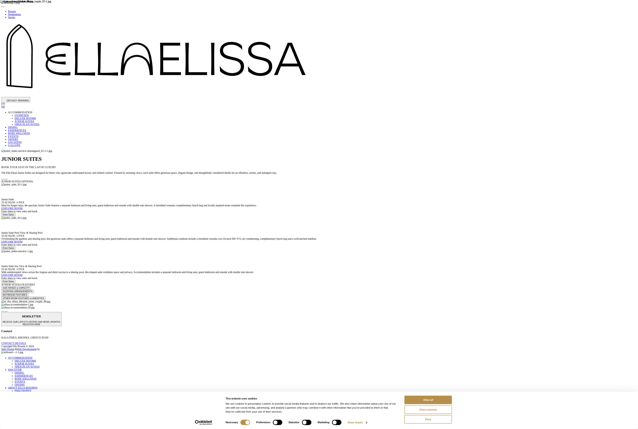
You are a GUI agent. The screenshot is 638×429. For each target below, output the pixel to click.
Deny (428, 419)
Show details (355, 422)
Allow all (428, 399)
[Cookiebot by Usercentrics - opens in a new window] (203, 422)
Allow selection (428, 409)
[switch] (277, 422)
